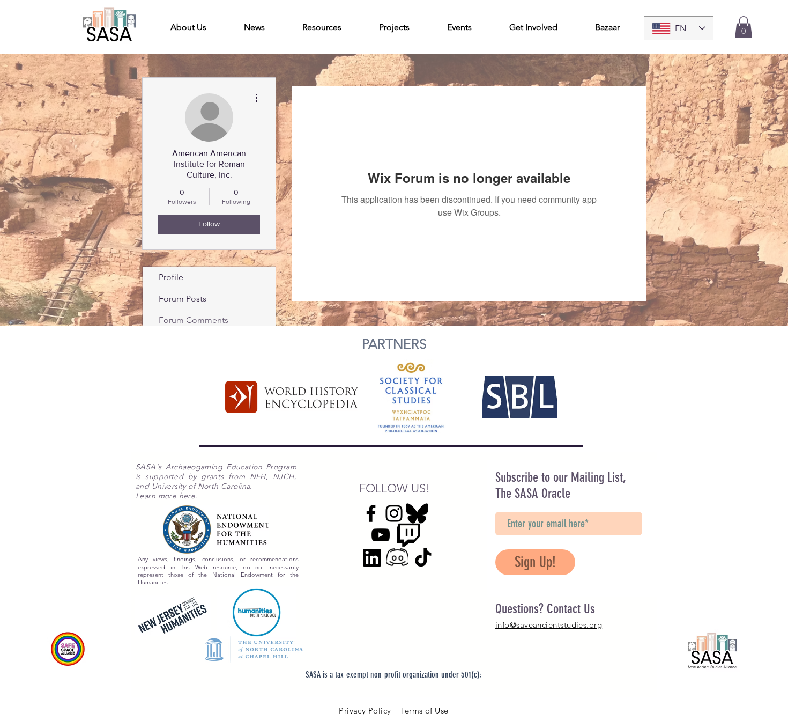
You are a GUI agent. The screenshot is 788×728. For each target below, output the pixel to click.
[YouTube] (380, 535)
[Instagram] (394, 513)
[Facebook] (371, 513)
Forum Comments (193, 320)
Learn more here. (167, 496)
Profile (171, 277)
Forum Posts (182, 298)
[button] (743, 27)
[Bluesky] (417, 513)
